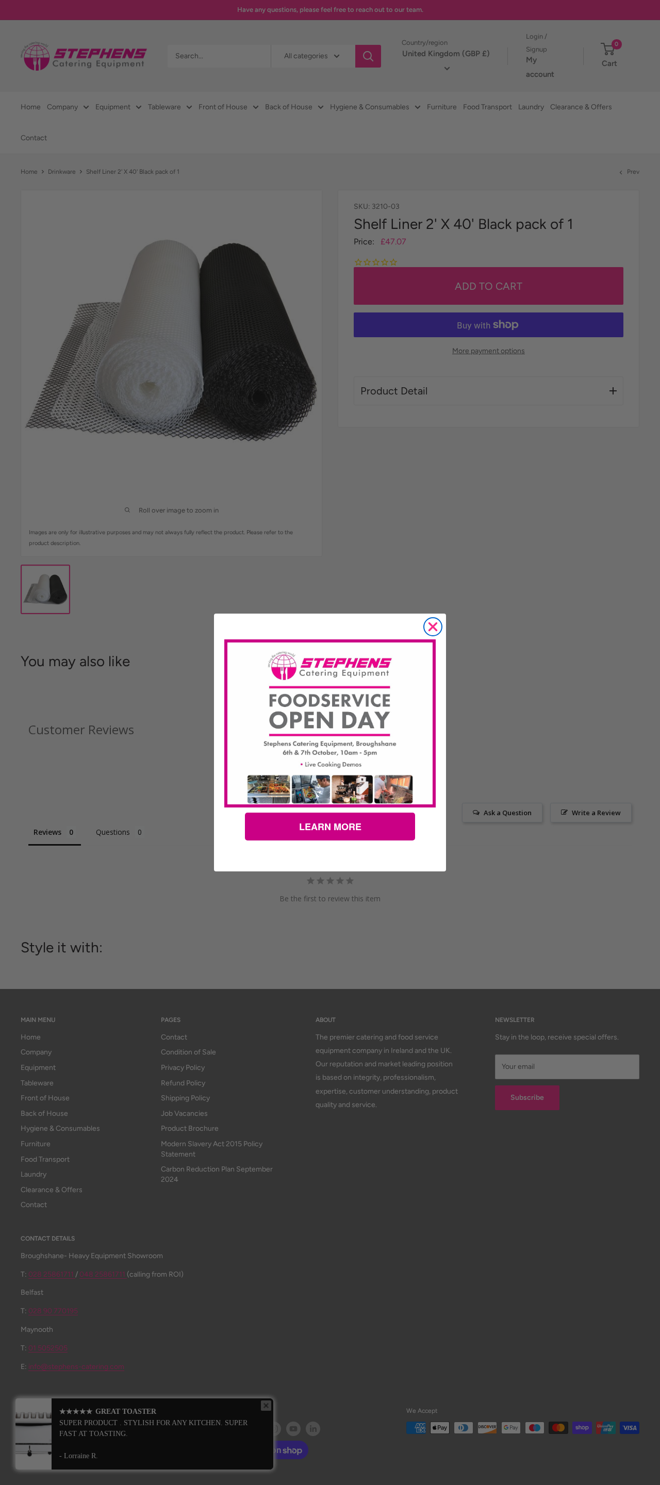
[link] (330, 723)
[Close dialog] (433, 627)
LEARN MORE (330, 826)
